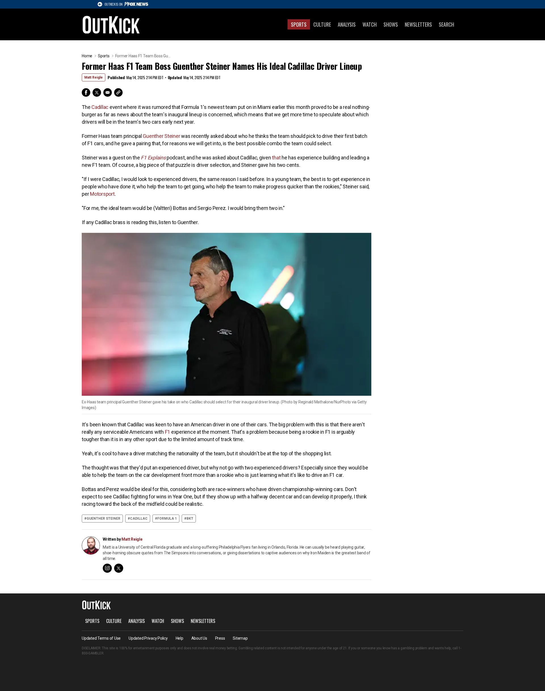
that (277, 158)
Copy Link (118, 92)
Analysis (347, 24)
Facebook (86, 92)
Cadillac (99, 107)
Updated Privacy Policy (148, 638)
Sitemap (240, 638)
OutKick (111, 24)
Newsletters (418, 24)
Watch (369, 24)
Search (446, 24)
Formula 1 (167, 519)
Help (179, 638)
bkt (189, 519)
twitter (118, 568)
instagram (107, 568)
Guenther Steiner (161, 136)
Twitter (97, 92)
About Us (199, 638)
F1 (167, 432)
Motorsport (102, 194)
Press (220, 638)
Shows (390, 24)
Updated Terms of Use (101, 638)
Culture (322, 24)
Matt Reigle (93, 77)
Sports (299, 24)
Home (87, 56)
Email (107, 92)
